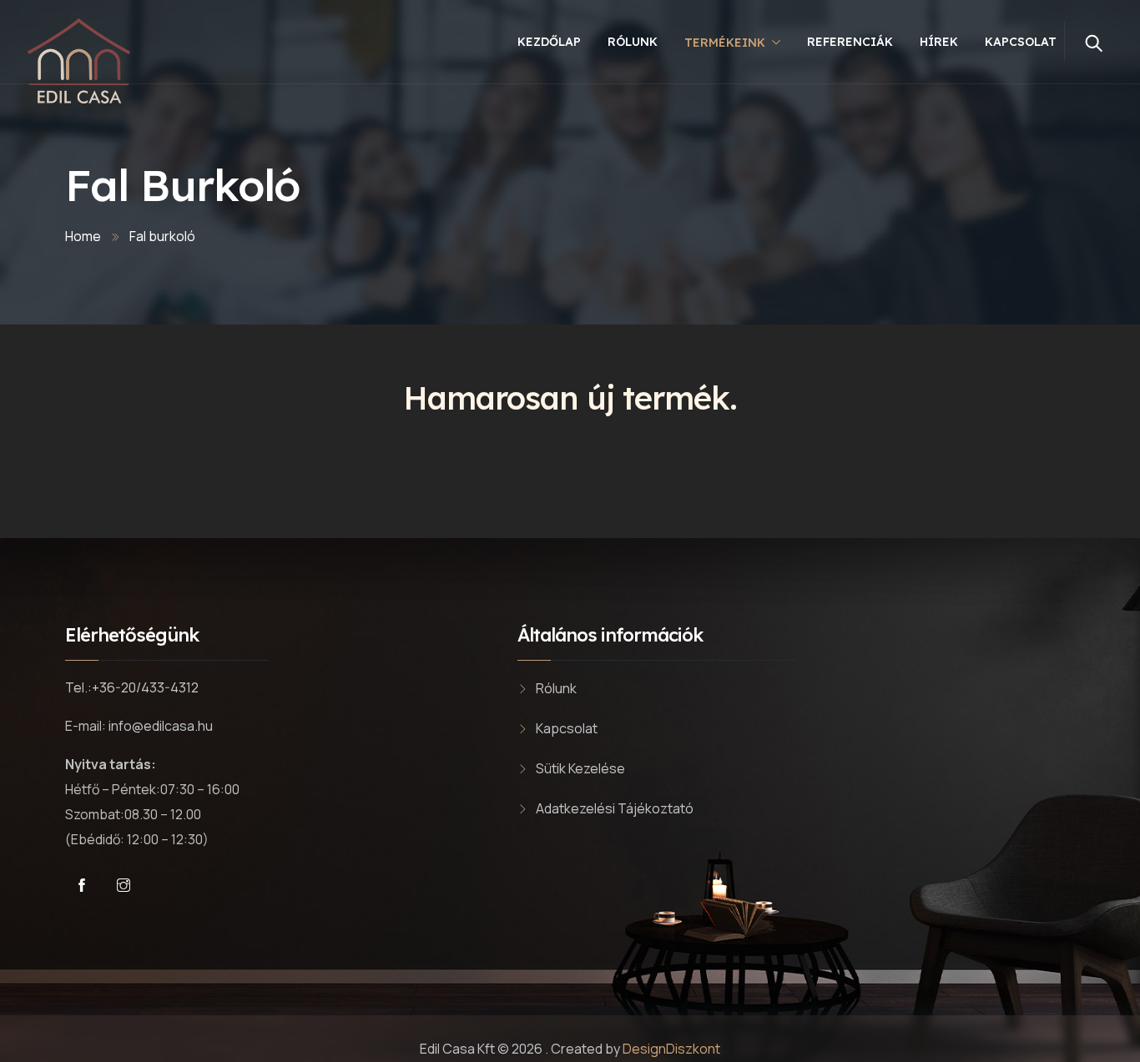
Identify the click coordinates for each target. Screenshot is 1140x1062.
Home (83, 236)
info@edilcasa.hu (160, 726)
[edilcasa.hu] (79, 61)
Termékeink (724, 42)
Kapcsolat (1021, 41)
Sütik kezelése (580, 768)
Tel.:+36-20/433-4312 (132, 687)
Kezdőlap (549, 41)
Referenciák (850, 41)
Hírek (939, 41)
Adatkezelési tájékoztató (615, 808)
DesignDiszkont (671, 1048)
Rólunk (633, 41)
